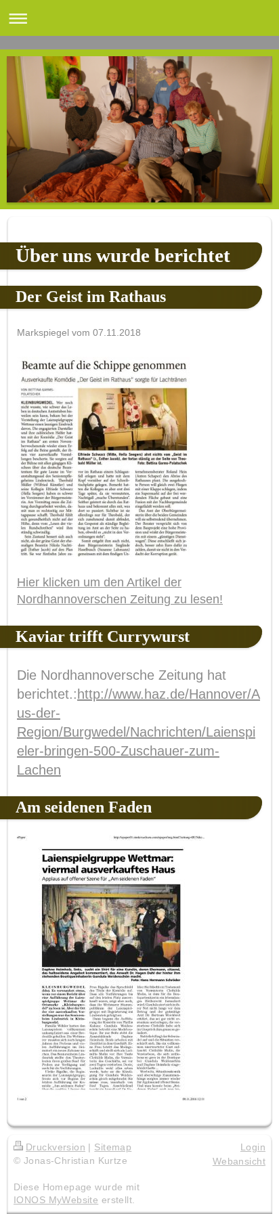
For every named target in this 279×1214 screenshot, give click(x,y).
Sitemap (112, 1147)
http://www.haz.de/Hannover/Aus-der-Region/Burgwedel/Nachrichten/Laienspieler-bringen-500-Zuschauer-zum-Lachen (138, 732)
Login (252, 1147)
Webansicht (239, 1161)
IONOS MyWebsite (56, 1199)
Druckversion (55, 1147)
